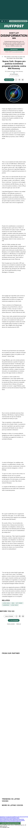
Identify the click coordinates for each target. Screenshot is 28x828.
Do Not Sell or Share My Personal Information (10, 823)
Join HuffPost (14, 49)
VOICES (21, 816)
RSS (15, 819)
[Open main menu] (2, 21)
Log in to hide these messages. (17, 51)
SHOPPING (8, 818)
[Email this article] (22, 79)
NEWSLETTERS (15, 818)
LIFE (18, 816)
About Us (2, 819)
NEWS (1, 816)
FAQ (17, 819)
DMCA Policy (16, 820)
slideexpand (6, 605)
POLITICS (5, 816)
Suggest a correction (11, 623)
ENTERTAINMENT (12, 816)
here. (21, 58)
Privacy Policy (8, 821)
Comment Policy (9, 820)
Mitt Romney (19, 603)
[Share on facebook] (19, 79)
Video (13, 603)
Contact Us (11, 819)
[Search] (7, 21)
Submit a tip (18, 623)
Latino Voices (14, 605)
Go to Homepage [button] (14, 620)
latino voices (6, 603)
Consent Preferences (16, 821)
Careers (20, 819)
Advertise (6, 819)
